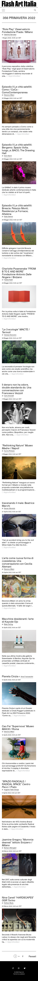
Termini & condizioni (19, 974)
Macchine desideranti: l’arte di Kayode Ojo (18, 620)
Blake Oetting (8, 624)
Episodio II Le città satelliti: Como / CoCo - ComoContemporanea (17, 89)
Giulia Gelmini (8, 216)
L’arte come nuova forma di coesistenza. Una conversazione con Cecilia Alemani (17, 562)
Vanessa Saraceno (10, 335)
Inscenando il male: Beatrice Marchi (18, 504)
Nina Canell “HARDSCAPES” (18, 899)
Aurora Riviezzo (9, 451)
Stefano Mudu (8, 903)
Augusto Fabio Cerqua (11, 789)
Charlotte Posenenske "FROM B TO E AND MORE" (19, 273)
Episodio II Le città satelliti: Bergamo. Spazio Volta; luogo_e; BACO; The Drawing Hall (18, 149)
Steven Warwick (9, 508)
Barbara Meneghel (10, 848)
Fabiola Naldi (8, 280)
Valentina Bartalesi (10, 34)
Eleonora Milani (9, 95)
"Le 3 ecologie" (16, 331)
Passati (32, 956)
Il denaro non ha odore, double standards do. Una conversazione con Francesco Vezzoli (16, 389)
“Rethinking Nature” (17, 447)
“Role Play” (17, 30)
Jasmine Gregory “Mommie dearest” (17, 842)
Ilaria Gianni (8, 156)
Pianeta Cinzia (10, 676)
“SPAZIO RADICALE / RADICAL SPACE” (16, 784)
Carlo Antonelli (9, 396)
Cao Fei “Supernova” (18, 727)
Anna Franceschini (27, 676)
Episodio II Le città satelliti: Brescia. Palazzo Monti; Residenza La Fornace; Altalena (17, 209)
